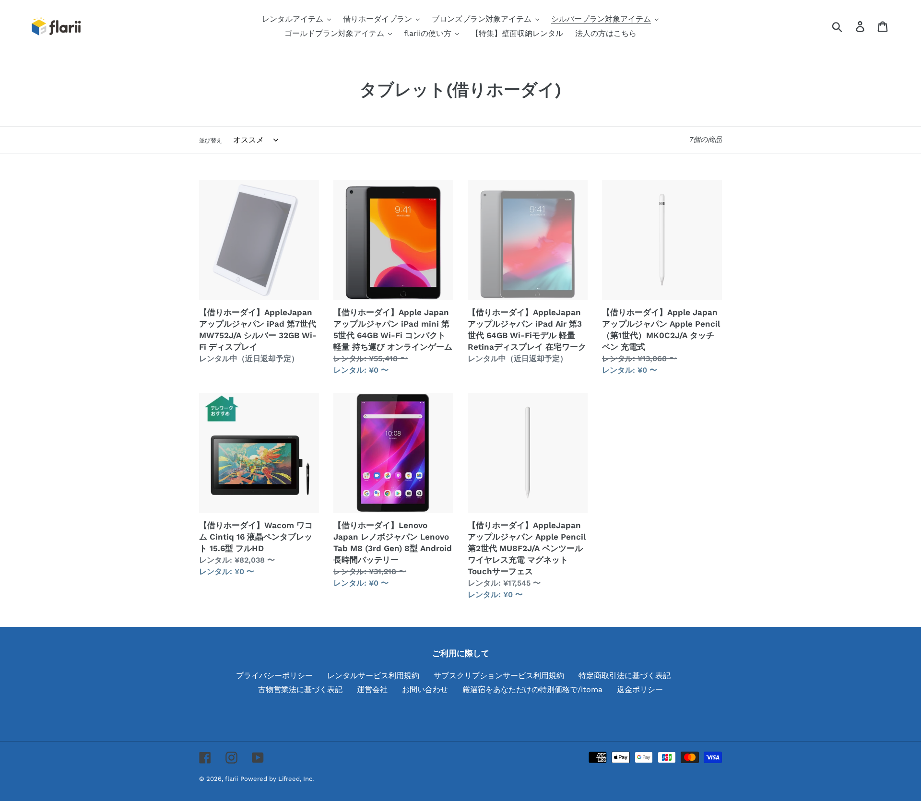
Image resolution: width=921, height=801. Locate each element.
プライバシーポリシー (274, 675)
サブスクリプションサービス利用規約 (499, 675)
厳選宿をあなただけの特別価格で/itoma (532, 689)
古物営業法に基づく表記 (300, 689)
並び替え (210, 140)
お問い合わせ (425, 689)
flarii (231, 778)
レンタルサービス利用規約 (373, 675)
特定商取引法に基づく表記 (625, 675)
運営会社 (372, 689)
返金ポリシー (640, 689)
